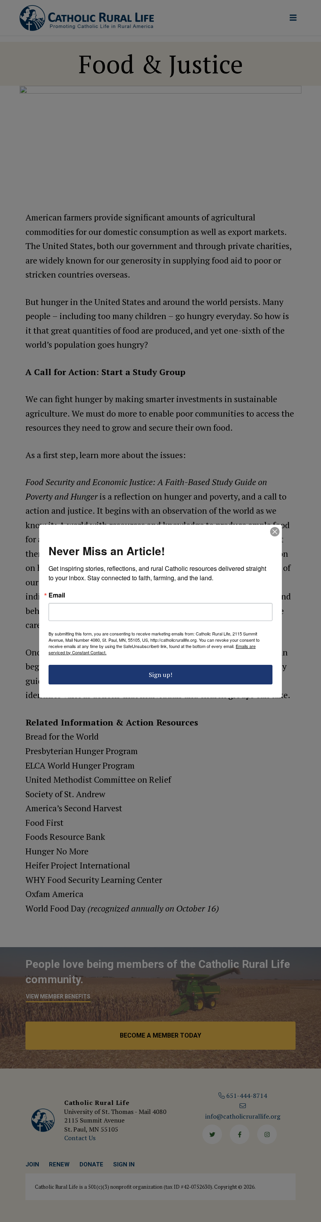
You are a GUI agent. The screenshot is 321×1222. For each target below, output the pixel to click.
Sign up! (160, 674)
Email (57, 595)
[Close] (275, 531)
